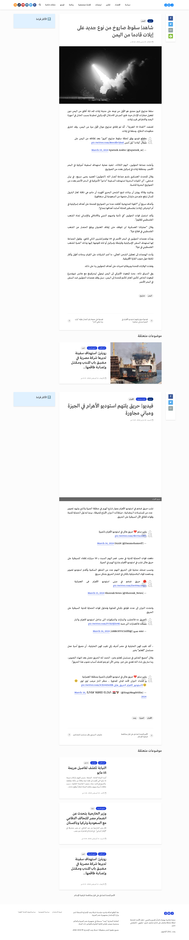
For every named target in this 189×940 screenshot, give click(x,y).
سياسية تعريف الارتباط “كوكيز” (27, 912)
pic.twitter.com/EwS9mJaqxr (129, 585)
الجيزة (141, 718)
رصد (134, 718)
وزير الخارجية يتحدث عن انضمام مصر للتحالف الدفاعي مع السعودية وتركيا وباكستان (86, 818)
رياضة (71, 4)
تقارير (108, 4)
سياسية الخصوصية (44, 912)
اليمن (143, 21)
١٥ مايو (86, 763)
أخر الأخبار (102, 348)
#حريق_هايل (120, 685)
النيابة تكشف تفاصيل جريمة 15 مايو (87, 770)
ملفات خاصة (50, 4)
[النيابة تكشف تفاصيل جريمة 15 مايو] (136, 777)
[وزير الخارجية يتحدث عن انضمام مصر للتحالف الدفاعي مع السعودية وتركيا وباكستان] (136, 823)
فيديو (62, 4)
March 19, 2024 (99, 150)
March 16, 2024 (105, 543)
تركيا (92, 808)
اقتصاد (117, 4)
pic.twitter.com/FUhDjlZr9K (104, 623)
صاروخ (142, 296)
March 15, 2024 (96, 593)
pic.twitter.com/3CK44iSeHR (97, 685)
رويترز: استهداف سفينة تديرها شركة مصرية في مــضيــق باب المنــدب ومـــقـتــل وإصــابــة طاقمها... (88, 360)
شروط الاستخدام (57, 912)
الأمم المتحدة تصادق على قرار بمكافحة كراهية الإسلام (94, 895)
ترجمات (98, 4)
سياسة (127, 4)
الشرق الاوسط (92, 348)
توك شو (94, 763)
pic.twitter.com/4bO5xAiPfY (130, 536)
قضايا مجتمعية (84, 4)
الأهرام (131, 399)
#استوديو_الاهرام (135, 685)
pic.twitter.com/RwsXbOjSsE (107, 142)
